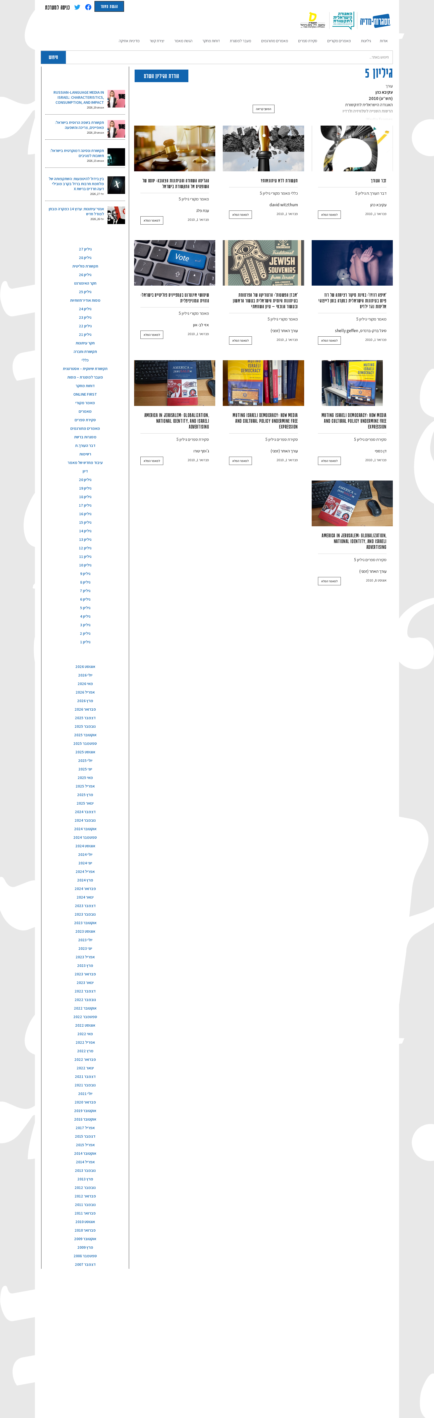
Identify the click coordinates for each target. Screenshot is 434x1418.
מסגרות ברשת (85, 437)
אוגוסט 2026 (85, 666)
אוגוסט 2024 (85, 846)
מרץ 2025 (85, 794)
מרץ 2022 (85, 1051)
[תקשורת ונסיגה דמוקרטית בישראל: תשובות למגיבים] (116, 157)
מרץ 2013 (85, 1179)
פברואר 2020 (85, 1102)
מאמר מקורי (280, 193)
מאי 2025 (85, 777)
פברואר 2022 (85, 1059)
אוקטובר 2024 (85, 828)
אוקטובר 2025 (85, 735)
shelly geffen (346, 330)
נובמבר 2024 (85, 820)
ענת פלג (202, 210)
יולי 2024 (85, 854)
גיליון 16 (85, 513)
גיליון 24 (85, 308)
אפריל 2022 (85, 1042)
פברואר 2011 (85, 1213)
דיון (85, 471)
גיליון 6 (85, 599)
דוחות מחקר (85, 385)
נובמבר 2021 (85, 1085)
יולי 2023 (85, 939)
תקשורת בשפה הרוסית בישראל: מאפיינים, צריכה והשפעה (79, 125)
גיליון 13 (85, 539)
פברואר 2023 (85, 974)
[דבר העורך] (352, 148)
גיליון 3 (85, 624)
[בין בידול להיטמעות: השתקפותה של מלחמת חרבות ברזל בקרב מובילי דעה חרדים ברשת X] (116, 185)
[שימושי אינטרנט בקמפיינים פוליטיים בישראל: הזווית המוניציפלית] (174, 263)
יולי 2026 (85, 675)
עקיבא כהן (378, 204)
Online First (85, 394)
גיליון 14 (85, 531)
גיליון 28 (85, 257)
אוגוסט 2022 (85, 1025)
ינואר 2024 (85, 897)
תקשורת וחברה (85, 351)
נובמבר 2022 (85, 999)
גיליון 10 (85, 565)
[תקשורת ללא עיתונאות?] (263, 148)
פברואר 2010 (85, 1230)
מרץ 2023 (85, 965)
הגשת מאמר (109, 6)
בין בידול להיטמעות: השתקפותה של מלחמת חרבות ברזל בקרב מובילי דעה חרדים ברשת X (76, 183)
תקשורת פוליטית (85, 266)
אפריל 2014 (85, 1162)
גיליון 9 (85, 573)
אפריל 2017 (85, 1127)
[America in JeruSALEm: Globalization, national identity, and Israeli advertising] (174, 383)
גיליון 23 (85, 317)
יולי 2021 (85, 1093)
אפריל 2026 (85, 692)
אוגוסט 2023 (85, 931)
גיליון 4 (85, 616)
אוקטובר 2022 (85, 1008)
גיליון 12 (85, 548)
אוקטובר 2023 (85, 922)
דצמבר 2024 (85, 811)
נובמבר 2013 (85, 1170)
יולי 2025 (85, 760)
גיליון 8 (85, 582)
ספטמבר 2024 (85, 837)
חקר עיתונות (85, 343)
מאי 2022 (85, 1033)
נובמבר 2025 (85, 726)
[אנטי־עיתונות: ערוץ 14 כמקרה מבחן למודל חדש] (116, 215)
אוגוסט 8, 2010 (376, 580)
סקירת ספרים (376, 439)
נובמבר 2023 (85, 914)
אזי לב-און (201, 325)
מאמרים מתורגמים (85, 428)
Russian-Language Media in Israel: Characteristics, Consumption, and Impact (78, 97)
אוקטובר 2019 (85, 1110)
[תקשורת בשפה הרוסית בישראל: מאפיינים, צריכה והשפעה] (116, 129)
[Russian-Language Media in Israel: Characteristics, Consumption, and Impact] (116, 99)
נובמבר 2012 (85, 1187)
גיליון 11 (85, 556)
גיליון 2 (85, 633)
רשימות (85, 454)
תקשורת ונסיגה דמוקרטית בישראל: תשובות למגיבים (77, 153)
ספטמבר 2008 (85, 1255)
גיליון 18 (85, 496)
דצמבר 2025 (85, 717)
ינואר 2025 (85, 803)
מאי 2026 (85, 683)
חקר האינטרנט (85, 283)
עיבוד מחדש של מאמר (85, 462)
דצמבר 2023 (85, 905)
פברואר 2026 (85, 709)
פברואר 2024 (85, 888)
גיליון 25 (85, 291)
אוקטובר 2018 (85, 1119)
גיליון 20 (85, 479)
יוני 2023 (85, 948)
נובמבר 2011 (85, 1204)
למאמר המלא (329, 215)
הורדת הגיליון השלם (161, 76)
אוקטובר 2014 (85, 1153)
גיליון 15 (85, 522)
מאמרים (85, 411)
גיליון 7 (85, 590)
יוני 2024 (85, 863)
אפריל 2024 (85, 871)
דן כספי (381, 451)
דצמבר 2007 (85, 1264)
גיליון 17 (85, 505)
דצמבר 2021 (85, 1076)
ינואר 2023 (85, 982)
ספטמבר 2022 (85, 1016)
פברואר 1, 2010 (376, 214)
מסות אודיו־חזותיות (85, 300)
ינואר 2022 (85, 1068)
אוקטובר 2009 (85, 1238)
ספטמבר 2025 (85, 743)
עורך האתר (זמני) (284, 330)
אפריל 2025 (85, 786)
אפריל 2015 (85, 1144)
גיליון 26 (85, 274)
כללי (294, 193)
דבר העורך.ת (376, 193)
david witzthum (283, 204)
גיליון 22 (85, 326)
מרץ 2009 (85, 1247)
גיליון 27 (85, 249)
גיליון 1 (85, 642)
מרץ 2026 (85, 700)
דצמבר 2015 (85, 1136)
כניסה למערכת (57, 7)
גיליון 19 (85, 488)
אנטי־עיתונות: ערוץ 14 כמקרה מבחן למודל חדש (76, 211)
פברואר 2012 (85, 1196)
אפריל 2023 (85, 957)
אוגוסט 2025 (85, 752)
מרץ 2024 (85, 880)
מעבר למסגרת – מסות (85, 377)
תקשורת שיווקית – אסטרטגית (85, 368)
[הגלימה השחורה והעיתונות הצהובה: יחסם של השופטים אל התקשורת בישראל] (174, 148)
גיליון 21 (85, 334)
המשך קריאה (263, 109)
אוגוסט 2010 (85, 1221)
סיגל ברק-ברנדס (373, 330)
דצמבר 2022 (85, 991)
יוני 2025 (85, 769)
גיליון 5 (360, 193)
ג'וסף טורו (201, 451)
